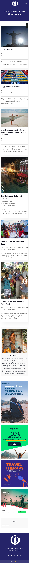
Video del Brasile (7, 50)
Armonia (17, 561)
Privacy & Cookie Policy (14, 550)
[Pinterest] (21, 555)
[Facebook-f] (11, 555)
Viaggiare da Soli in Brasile (10, 87)
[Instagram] (8, 555)
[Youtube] (17, 555)
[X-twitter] (14, 555)
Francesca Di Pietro (7, 53)
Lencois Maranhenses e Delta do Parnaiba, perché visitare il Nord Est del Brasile (14, 132)
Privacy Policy (6, 525)
